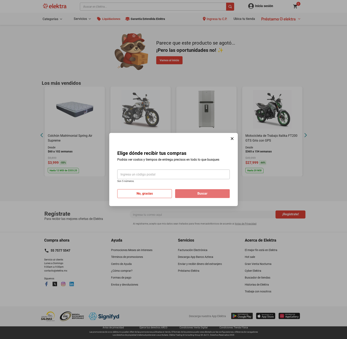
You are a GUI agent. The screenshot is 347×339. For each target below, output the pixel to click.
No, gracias (145, 193)
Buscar (202, 193)
